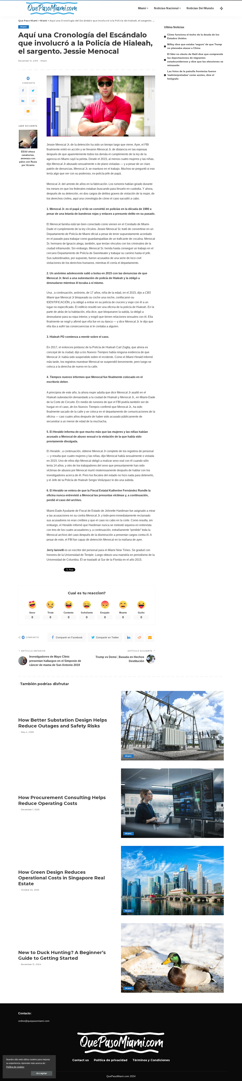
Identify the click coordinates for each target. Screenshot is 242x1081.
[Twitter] (33, 90)
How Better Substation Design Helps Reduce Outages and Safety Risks (62, 723)
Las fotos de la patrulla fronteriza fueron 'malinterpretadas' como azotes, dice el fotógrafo (191, 75)
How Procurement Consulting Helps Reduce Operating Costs (62, 800)
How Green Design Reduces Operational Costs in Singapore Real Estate (61, 878)
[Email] (28, 111)
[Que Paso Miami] (51, 8)
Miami (23, 27)
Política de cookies (15, 1067)
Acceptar (41, 1073)
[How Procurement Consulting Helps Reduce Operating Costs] (172, 803)
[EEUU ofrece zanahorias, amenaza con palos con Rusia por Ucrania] (28, 139)
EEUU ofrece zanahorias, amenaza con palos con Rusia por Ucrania (28, 158)
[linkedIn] (23, 101)
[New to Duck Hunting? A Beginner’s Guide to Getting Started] (172, 958)
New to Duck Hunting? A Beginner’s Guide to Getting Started (62, 955)
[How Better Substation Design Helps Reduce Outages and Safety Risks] (172, 725)
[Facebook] (23, 90)
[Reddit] (33, 101)
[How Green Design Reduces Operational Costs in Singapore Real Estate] (172, 880)
